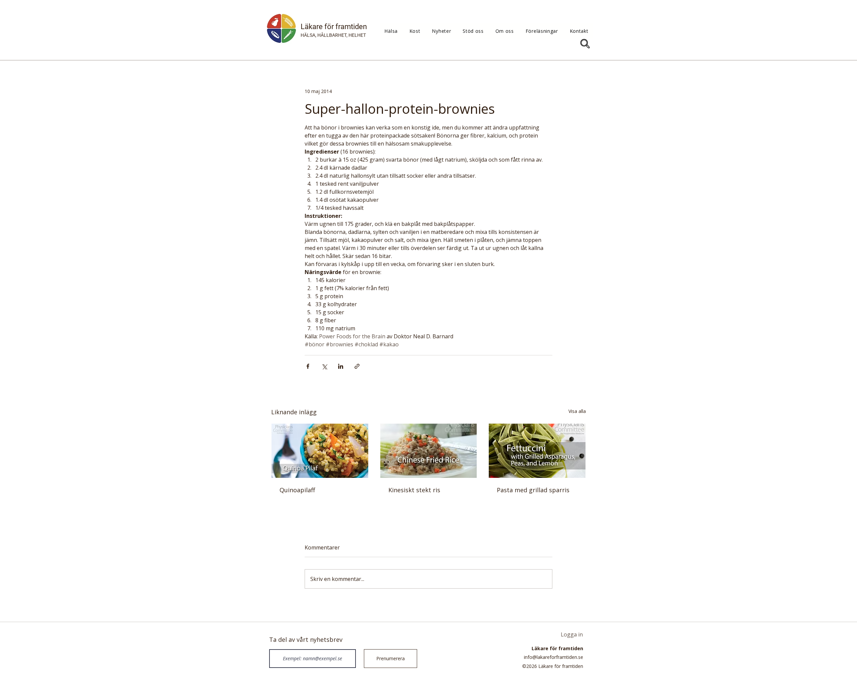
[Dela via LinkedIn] (340, 366)
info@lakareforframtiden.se (553, 657)
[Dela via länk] (357, 366)
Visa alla (577, 411)
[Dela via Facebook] (308, 366)
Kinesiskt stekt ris (414, 490)
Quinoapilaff (297, 490)
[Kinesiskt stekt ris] (428, 451)
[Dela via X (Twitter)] (324, 366)
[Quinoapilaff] (319, 451)
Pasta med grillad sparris (533, 490)
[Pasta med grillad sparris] (537, 451)
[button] (391, 31)
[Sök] (585, 43)
